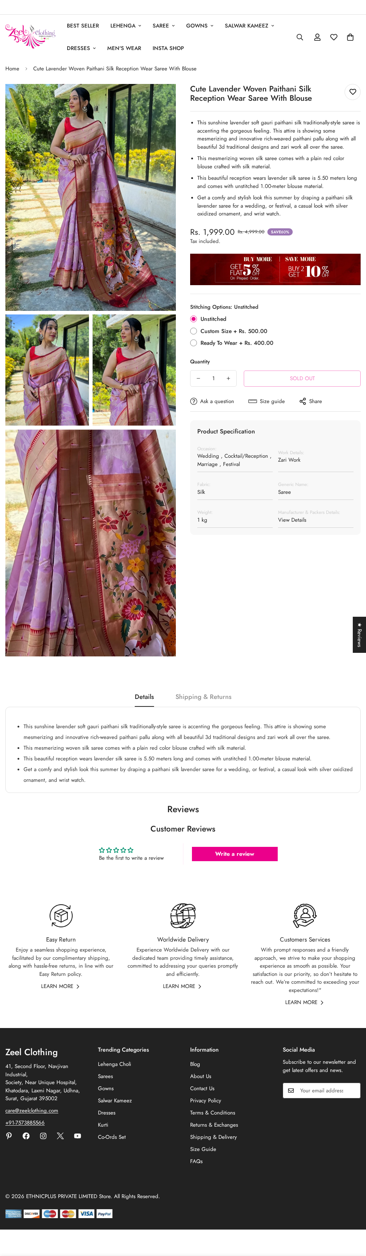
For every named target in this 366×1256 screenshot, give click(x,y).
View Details (292, 520)
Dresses (78, 48)
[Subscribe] (353, 1090)
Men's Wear (124, 48)
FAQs (196, 1161)
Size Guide (203, 1149)
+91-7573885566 (25, 1123)
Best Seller (83, 26)
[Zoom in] (162, 99)
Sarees (105, 1076)
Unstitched (213, 319)
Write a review (234, 854)
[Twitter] (60, 1136)
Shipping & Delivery (213, 1137)
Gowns (197, 26)
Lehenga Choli (114, 1064)
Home (12, 69)
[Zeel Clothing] (30, 37)
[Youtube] (77, 1136)
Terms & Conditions (212, 1113)
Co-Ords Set (112, 1137)
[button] (350, 37)
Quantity (200, 362)
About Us (200, 1076)
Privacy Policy (205, 1100)
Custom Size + (234, 331)
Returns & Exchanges (214, 1125)
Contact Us (202, 1088)
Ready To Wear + (237, 343)
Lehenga (122, 26)
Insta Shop (168, 48)
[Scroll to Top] (352, 1217)
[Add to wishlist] (353, 92)
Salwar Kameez (246, 26)
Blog (195, 1064)
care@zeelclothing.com (31, 1110)
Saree (161, 26)
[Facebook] (26, 1136)
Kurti (103, 1125)
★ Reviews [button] (359, 634)
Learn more (57, 986)
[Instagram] (43, 1136)
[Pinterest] (9, 1136)
